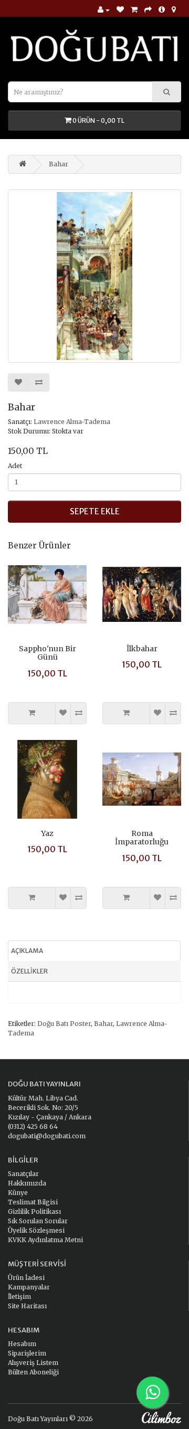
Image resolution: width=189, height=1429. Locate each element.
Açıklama (27, 951)
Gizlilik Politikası (34, 1211)
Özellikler (29, 971)
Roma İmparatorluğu (142, 838)
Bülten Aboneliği (33, 1372)
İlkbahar (142, 648)
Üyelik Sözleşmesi (36, 1230)
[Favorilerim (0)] (120, 10)
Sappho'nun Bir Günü (47, 653)
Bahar (58, 164)
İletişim (19, 1296)
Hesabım (22, 1344)
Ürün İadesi (26, 1278)
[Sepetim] (134, 10)
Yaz (47, 833)
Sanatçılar (23, 1174)
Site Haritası (27, 1306)
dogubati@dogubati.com (47, 1136)
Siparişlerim (27, 1353)
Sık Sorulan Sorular (38, 1221)
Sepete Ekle (95, 511)
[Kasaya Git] (148, 10)
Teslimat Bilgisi (33, 1202)
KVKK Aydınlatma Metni (45, 1240)
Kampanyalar (29, 1287)
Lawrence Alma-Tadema (72, 422)
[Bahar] (94, 276)
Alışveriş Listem (33, 1363)
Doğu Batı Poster (64, 1024)
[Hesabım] (104, 10)
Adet (15, 466)
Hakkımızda (27, 1183)
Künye (18, 1193)
